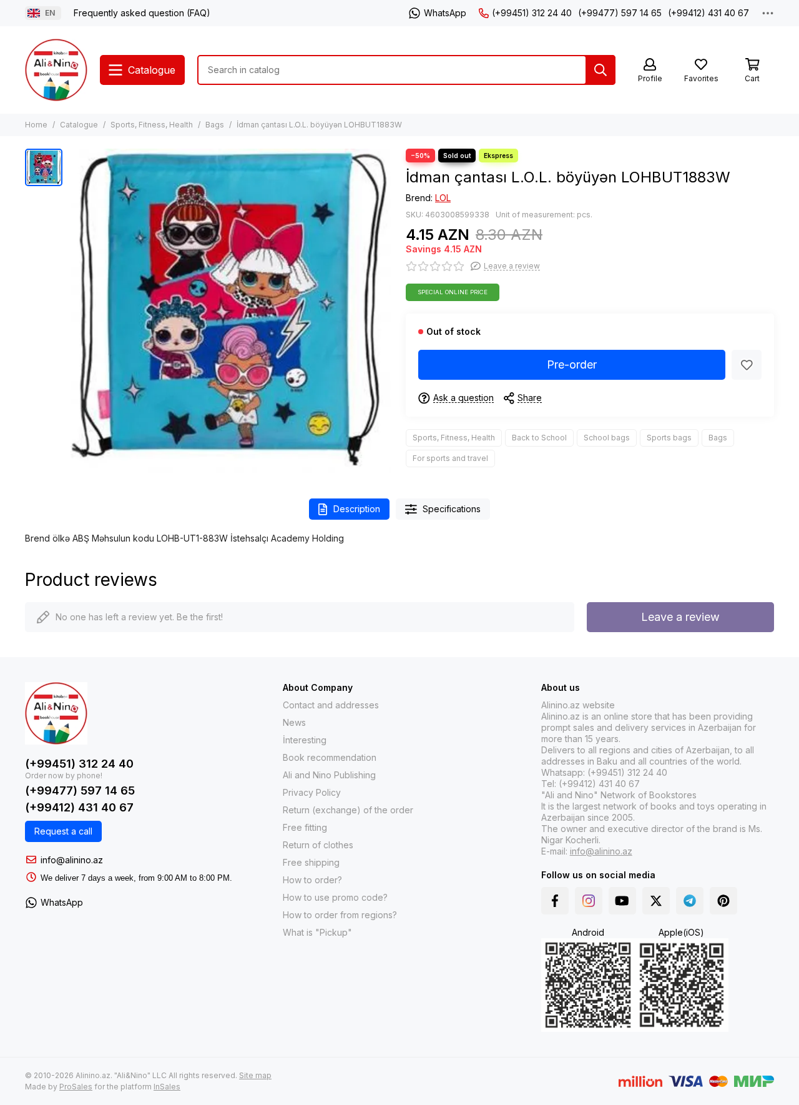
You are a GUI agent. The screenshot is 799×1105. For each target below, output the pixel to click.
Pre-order (572, 364)
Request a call (63, 831)
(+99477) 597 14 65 (620, 12)
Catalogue (79, 124)
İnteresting (304, 740)
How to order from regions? (340, 914)
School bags (607, 437)
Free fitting (305, 827)
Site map (255, 1075)
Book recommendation (329, 757)
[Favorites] (747, 365)
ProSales (75, 1086)
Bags (214, 124)
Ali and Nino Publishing (329, 775)
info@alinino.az (72, 860)
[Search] (600, 70)
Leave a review (680, 616)
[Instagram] (588, 900)
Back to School (539, 437)
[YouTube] (622, 900)
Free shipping (311, 862)
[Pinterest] (723, 900)
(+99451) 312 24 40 (532, 12)
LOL (443, 197)
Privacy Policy (312, 792)
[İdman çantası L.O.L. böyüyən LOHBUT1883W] (231, 311)
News (294, 722)
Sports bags (669, 437)
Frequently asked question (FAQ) (142, 12)
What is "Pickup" (317, 932)
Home (36, 124)
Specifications (452, 508)
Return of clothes (318, 845)
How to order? (312, 880)
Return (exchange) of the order (348, 810)
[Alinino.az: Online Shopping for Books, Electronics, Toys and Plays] (56, 70)
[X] (656, 900)
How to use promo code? (335, 897)
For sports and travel (450, 458)
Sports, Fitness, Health (151, 124)
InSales (167, 1086)
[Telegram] (689, 900)
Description (356, 508)
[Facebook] (555, 900)
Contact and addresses (331, 705)
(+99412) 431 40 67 (708, 12)
